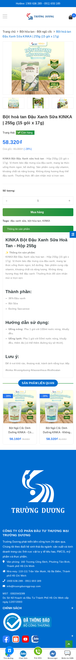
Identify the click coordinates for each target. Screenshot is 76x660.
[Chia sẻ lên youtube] (26, 639)
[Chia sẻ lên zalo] (35, 639)
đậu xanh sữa (18, 220)
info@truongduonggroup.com (24, 586)
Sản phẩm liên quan (38, 383)
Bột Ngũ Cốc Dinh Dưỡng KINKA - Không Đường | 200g (56, 432)
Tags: (6, 220)
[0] (70, 17)
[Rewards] (9, 650)
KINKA (46, 220)
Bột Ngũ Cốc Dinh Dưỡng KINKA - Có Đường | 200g (19, 432)
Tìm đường (8, 658)
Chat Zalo (23, 658)
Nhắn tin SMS (68, 658)
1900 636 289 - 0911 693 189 (43, 3)
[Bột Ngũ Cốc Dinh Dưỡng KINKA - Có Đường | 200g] (20, 406)
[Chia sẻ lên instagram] (16, 639)
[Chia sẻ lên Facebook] (7, 639)
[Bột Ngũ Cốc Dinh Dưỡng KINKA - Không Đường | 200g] (56, 406)
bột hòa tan (34, 220)
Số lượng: (9, 190)
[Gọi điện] (38, 651)
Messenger (53, 658)
